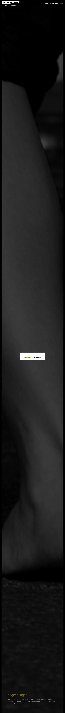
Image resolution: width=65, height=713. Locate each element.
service (56, 3)
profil (46, 3)
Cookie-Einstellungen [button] (27, 357)
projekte (52, 3)
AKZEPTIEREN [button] (39, 357)
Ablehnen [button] (34, 357)
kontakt (61, 3)
